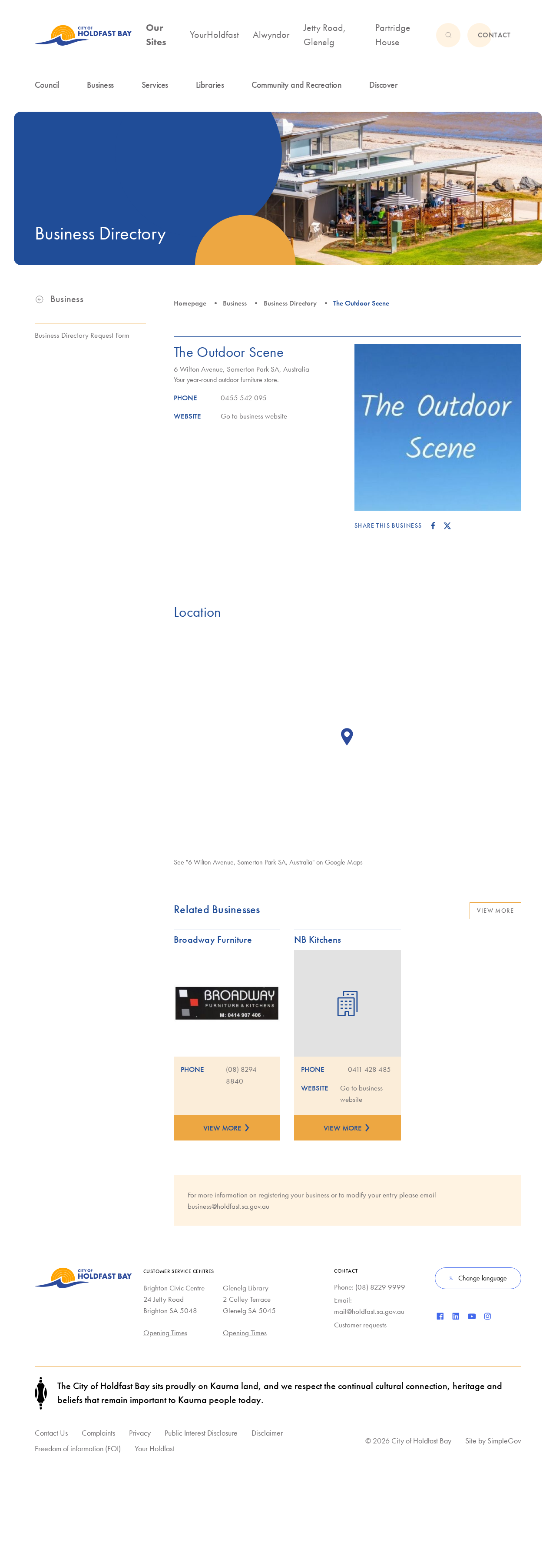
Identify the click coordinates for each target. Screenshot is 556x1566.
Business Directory (290, 303)
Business (235, 303)
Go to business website (254, 416)
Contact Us (51, 1433)
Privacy (140, 1433)
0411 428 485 (369, 1069)
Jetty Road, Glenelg (325, 35)
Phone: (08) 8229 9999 (369, 1287)
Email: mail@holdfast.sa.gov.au (369, 1305)
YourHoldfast (214, 35)
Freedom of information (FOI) (78, 1448)
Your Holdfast (154, 1448)
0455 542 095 (244, 397)
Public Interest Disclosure (201, 1433)
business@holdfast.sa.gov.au (228, 1206)
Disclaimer (267, 1433)
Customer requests (360, 1325)
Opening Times (165, 1332)
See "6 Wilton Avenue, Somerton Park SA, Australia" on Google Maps (268, 862)
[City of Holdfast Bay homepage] (83, 35)
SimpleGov (504, 1441)
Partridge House (392, 35)
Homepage (190, 303)
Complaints (98, 1433)
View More (495, 910)
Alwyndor (271, 35)
